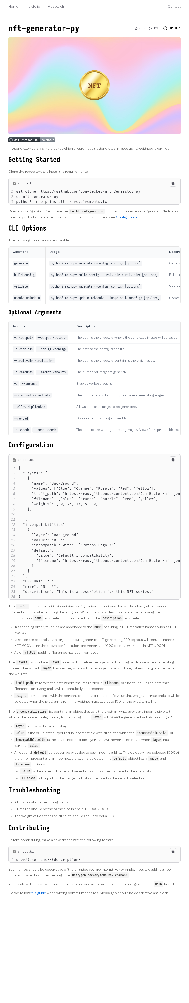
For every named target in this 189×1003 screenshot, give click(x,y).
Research (56, 6)
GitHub (174, 28)
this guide (38, 893)
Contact (174, 6)
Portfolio (33, 6)
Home (13, 6)
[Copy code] (173, 183)
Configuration (127, 217)
